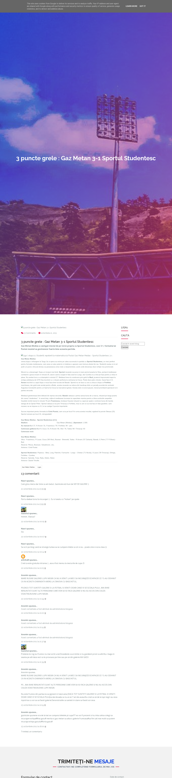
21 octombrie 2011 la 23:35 (32, 489)
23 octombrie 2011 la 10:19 (32, 705)
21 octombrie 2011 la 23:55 (32, 504)
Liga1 (39, 467)
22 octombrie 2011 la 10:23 (32, 568)
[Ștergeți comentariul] (45, 489)
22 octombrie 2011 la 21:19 (32, 627)
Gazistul (25, 513)
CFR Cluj (40, 380)
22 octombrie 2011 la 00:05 (33, 521)
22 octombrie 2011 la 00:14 (33, 552)
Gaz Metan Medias (28, 467)
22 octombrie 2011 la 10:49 (33, 599)
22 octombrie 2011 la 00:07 (33, 537)
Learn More (131, 6)
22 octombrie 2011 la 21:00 (32, 613)
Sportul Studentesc (45, 420)
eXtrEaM (25, 560)
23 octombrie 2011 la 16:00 (33, 726)
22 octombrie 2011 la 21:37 (32, 641)
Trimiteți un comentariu (31, 731)
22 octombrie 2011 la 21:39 (32, 662)
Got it (143, 6)
